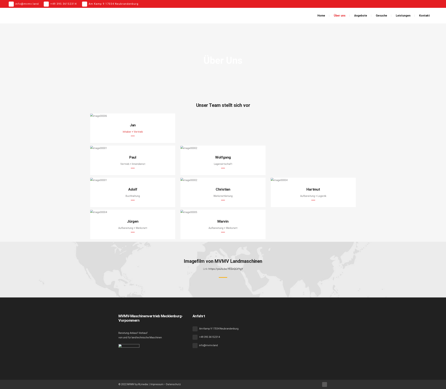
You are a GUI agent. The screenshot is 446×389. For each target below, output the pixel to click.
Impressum (157, 384)
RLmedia (143, 384)
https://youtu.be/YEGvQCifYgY (226, 269)
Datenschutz (173, 384)
